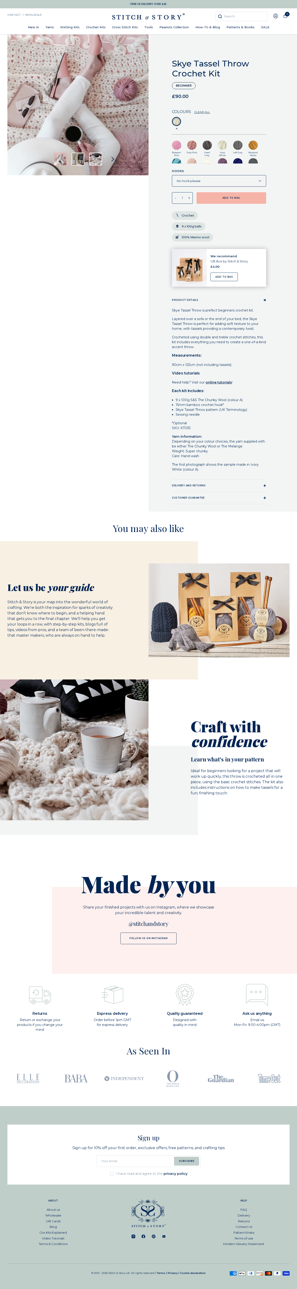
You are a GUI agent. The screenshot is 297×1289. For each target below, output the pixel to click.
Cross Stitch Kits (125, 27)
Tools (148, 27)
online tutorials (219, 382)
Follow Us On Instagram (148, 938)
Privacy (173, 1273)
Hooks (178, 171)
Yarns (49, 27)
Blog (53, 1227)
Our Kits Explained (53, 1232)
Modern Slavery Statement (243, 1244)
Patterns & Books (240, 27)
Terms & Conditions (53, 1244)
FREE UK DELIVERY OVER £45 (148, 4)
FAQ (243, 1209)
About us (53, 1209)
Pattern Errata (243, 1232)
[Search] (220, 16)
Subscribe (186, 1161)
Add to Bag (224, 276)
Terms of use (243, 1238)
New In (33, 27)
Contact (14, 14)
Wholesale (33, 14)
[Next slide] (112, 159)
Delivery (244, 1215)
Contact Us (244, 1227)
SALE (265, 27)
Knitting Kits (70, 27)
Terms (160, 1273)
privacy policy (175, 1174)
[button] (60, 159)
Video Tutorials (53, 1238)
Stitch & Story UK (148, 16)
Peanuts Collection (174, 27)
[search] (241, 16)
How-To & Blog (207, 27)
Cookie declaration (193, 1273)
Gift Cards (53, 1221)
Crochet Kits (96, 27)
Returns (244, 1221)
